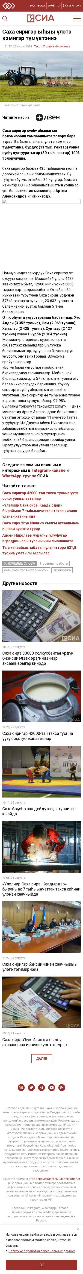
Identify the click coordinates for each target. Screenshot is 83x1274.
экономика (62, 570)
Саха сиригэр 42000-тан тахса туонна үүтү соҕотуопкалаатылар (37, 736)
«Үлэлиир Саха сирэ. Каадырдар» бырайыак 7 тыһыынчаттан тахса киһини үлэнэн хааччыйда (39, 511)
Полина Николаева (56, 46)
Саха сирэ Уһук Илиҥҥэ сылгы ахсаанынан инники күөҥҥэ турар (34, 1042)
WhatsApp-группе (19, 475)
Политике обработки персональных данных (42, 1251)
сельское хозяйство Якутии (26, 570)
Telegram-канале (48, 470)
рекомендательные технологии (58, 1179)
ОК (41, 1265)
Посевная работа (54, 563)
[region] (41, 1249)
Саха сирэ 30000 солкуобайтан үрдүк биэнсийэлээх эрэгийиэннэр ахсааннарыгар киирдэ (37, 658)
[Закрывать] (78, 1228)
